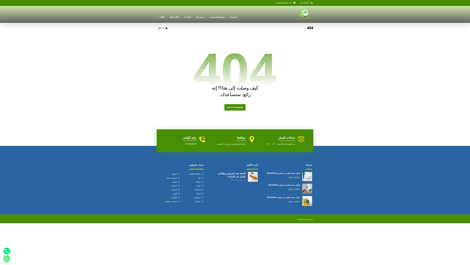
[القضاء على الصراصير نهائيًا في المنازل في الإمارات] (253, 177)
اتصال (198, 193)
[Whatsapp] (7, 258)
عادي (198, 185)
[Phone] (7, 251)
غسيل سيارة (172, 177)
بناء (199, 177)
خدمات (174, 185)
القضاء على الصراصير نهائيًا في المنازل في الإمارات (232, 175)
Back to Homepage (235, 107)
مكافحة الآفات (195, 173)
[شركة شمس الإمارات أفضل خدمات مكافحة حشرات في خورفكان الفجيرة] (305, 14)
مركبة (174, 173)
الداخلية (197, 189)
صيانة (198, 181)
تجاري (174, 181)
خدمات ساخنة (171, 201)
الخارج (174, 189)
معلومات (197, 197)
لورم (175, 193)
